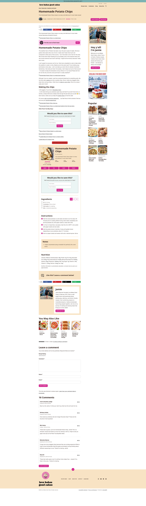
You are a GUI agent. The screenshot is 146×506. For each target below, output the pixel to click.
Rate (64, 168)
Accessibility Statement (83, 489)
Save (45, 168)
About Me (100, 3)
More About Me (60, 310)
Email (40, 380)
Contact (105, 3)
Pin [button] (54, 168)
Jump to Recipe (95, 19)
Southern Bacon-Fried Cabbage (92, 141)
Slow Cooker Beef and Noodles (92, 159)
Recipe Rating (42, 353)
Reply (78, 412)
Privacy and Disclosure (92, 489)
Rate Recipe (103, 19)
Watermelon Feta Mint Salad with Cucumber (54, 335)
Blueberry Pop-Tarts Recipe (75, 334)
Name (41, 374)
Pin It (77, 42)
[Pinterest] (106, 479)
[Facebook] (103, 479)
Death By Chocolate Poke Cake (102, 119)
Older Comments (44, 465)
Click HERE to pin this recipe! (60, 142)
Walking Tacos (41, 333)
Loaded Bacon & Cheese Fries (46, 139)
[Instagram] (98, 479)
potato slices (61, 95)
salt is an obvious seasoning (51, 98)
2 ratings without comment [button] (60, 341)
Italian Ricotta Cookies (101, 141)
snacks (48, 80)
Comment (42, 358)
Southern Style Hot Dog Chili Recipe (64, 335)
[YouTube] (101, 479)
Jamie (45, 18)
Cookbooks (91, 6)
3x (77, 199)
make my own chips (65, 82)
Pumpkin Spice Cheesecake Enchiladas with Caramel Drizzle (93, 121)
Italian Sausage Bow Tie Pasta (102, 159)
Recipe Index (84, 6)
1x (71, 199)
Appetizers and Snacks (51, 8)
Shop (96, 6)
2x (74, 199)
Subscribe (101, 6)
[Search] (106, 6)
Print (73, 168)
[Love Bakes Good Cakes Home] (49, 5)
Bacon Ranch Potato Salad (45, 134)
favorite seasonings (51, 100)
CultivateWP (104, 489)
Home (40, 8)
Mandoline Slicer (57, 90)
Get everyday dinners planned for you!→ (73, 1)
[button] (66, 18)
